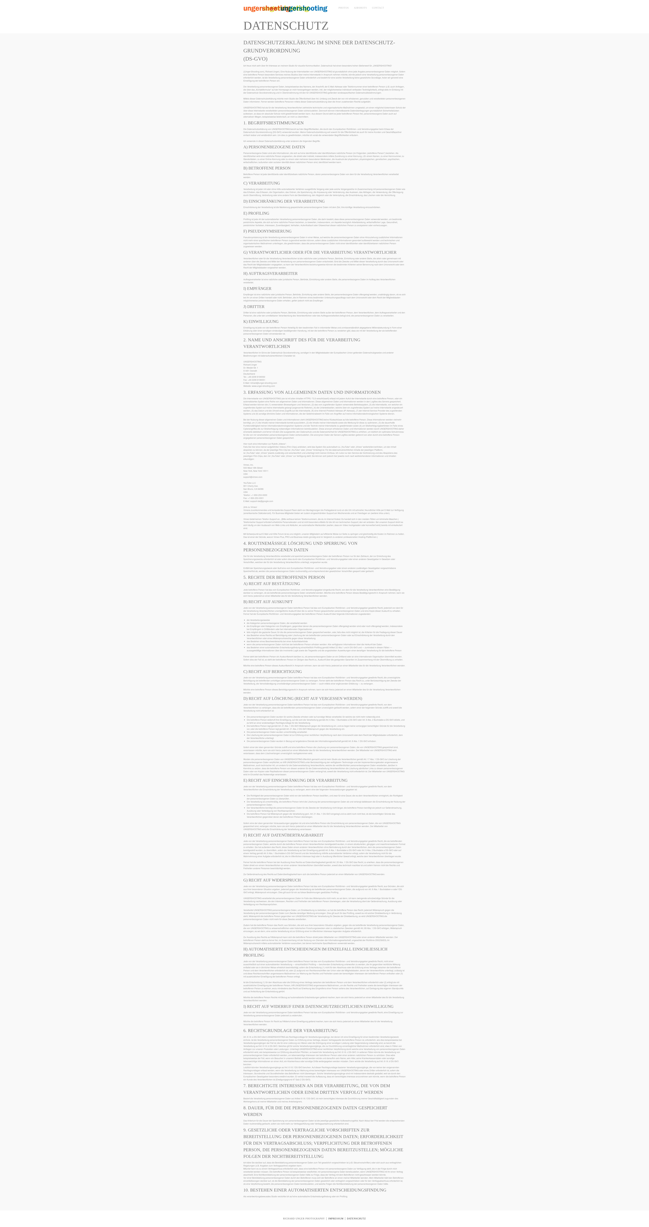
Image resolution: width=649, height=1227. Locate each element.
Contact (378, 8)
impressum (335, 1218)
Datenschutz (356, 1218)
